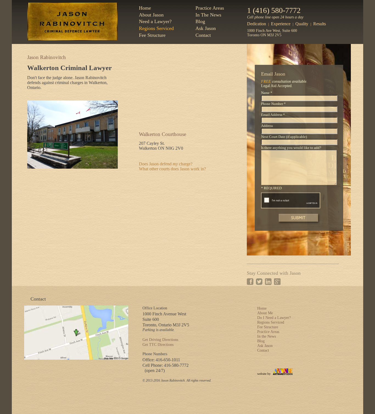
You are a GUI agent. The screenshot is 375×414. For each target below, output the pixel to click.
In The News (208, 15)
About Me (265, 313)
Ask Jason (205, 28)
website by (264, 373)
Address (267, 126)
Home (145, 8)
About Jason (151, 15)
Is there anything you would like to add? (291, 148)
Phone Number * (273, 104)
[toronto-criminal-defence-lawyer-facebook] (250, 281)
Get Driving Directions (160, 340)
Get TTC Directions (157, 345)
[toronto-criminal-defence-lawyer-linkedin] (268, 281)
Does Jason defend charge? (165, 164)
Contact (203, 35)
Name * (266, 93)
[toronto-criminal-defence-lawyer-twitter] (259, 281)
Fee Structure (152, 35)
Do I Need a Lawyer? (274, 318)
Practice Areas (209, 8)
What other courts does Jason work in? (172, 168)
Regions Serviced (156, 28)
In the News (266, 336)
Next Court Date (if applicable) (284, 137)
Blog (200, 21)
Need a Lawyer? (155, 21)
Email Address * (273, 115)
